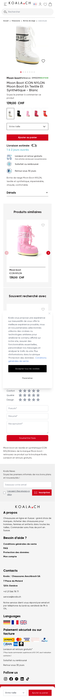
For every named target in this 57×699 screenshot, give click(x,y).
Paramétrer (27, 378)
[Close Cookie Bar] (49, 313)
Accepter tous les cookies (27, 369)
